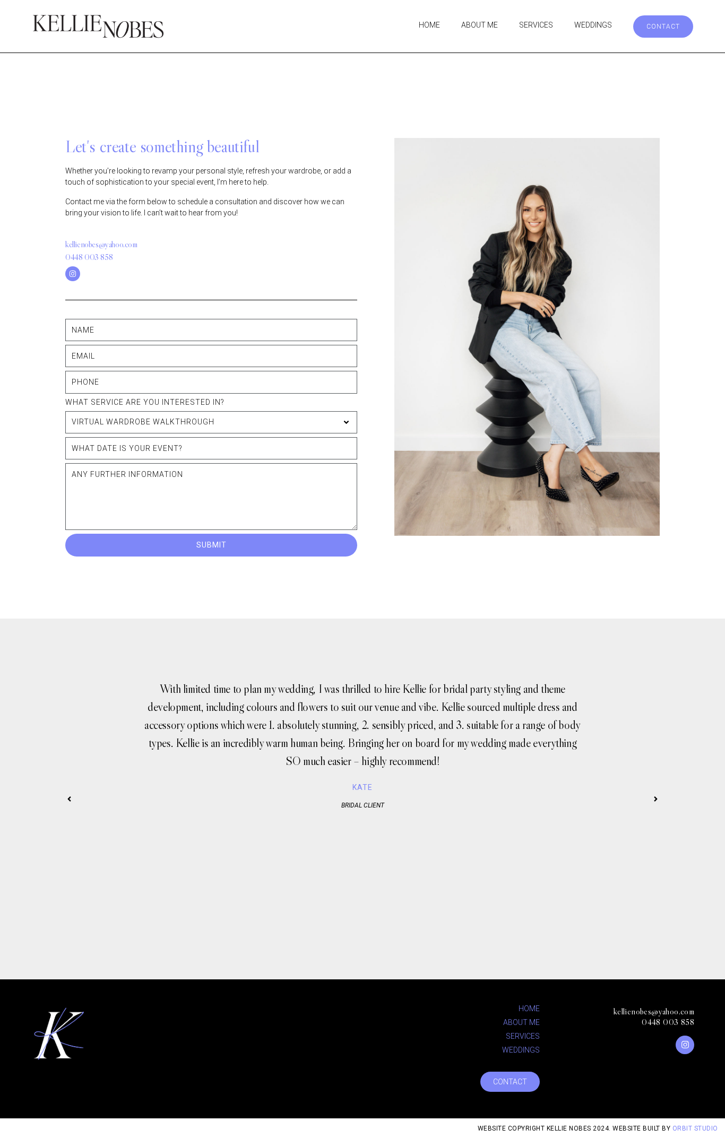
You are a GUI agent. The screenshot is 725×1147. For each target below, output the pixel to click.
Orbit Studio (696, 1128)
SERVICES (536, 25)
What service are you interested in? (145, 402)
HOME (429, 25)
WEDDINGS (593, 25)
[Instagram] (72, 273)
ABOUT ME (479, 25)
